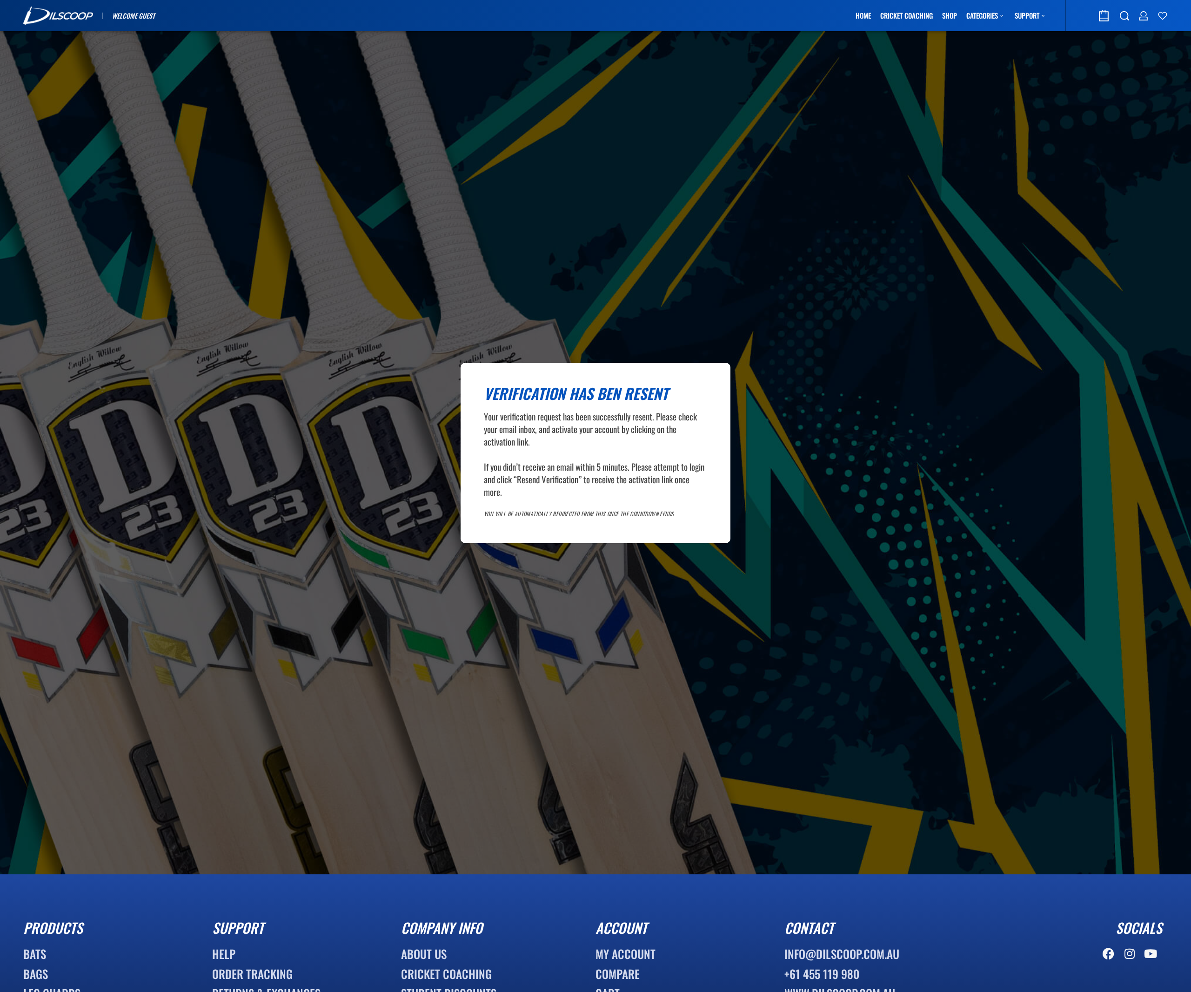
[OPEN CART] (1103, 15)
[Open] (1163, 16)
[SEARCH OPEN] (1124, 16)
